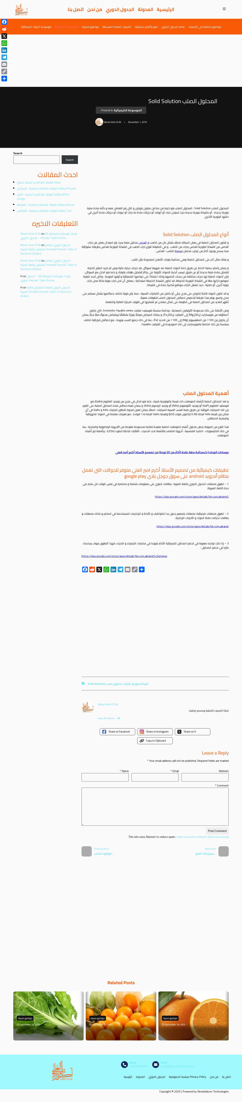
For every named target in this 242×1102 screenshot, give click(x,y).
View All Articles (106, 718)
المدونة (145, 9)
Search (17, 153)
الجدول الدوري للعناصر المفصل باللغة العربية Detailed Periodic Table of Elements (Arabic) (48, 249)
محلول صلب (114, 683)
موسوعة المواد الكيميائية (36, 26)
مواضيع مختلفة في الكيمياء (204, 26)
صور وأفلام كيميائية (146, 26)
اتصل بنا (76, 9)
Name (124, 771)
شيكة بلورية (140, 683)
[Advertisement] (121, 60)
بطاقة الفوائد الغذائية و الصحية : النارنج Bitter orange (43, 196)
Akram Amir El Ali (30, 233)
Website (224, 771)
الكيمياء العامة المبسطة (116, 26)
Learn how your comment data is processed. (178, 836)
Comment (222, 785)
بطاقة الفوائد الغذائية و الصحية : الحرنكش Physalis (46, 188)
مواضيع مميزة (90, 26)
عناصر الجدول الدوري (173, 26)
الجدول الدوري (120, 9)
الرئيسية (165, 9)
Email (174, 771)
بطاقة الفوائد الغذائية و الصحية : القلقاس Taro (44, 210)
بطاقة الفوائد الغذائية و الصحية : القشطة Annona (46, 204)
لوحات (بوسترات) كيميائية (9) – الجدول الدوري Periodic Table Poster (48, 236)
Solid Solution (96, 683)
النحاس (143, 242)
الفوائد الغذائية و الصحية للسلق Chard (39, 182)
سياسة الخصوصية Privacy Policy (187, 1076)
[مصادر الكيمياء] (21, 9)
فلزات (126, 683)
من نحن (94, 9)
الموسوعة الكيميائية (66, 26)
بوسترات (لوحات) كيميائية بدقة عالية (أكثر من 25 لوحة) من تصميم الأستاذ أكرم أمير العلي (172, 452)
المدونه (140, 1076)
